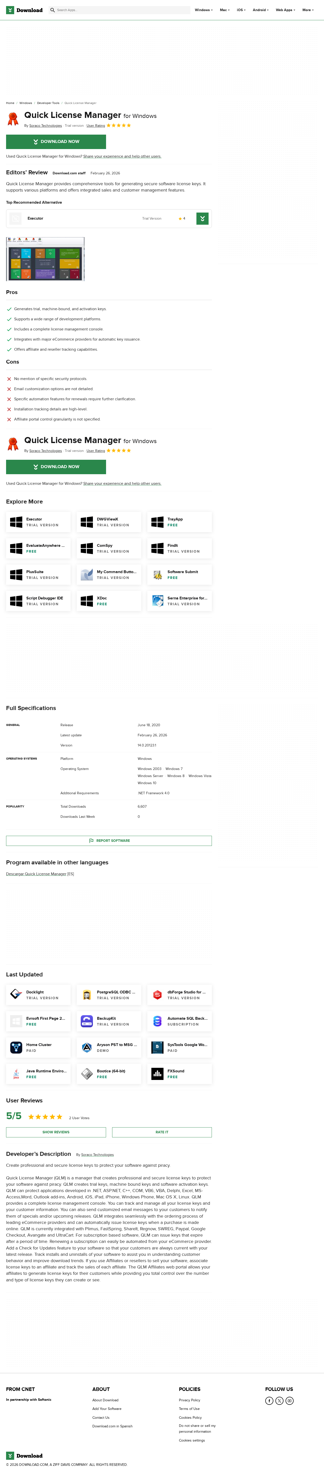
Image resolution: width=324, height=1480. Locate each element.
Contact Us (101, 1417)
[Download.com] (24, 10)
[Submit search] (53, 10)
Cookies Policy (190, 1417)
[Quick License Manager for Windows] (13, 119)
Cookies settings (192, 1440)
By (43, 125)
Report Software (113, 841)
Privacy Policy (189, 1400)
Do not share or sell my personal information (197, 1429)
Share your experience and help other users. (122, 156)
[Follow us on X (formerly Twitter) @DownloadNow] (279, 1401)
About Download (105, 1400)
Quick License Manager (90, 115)
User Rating (96, 125)
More (306, 10)
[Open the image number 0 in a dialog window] (45, 259)
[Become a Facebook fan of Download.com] (269, 1401)
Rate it (162, 1132)
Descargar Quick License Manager (36, 874)
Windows (202, 10)
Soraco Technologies (97, 1155)
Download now (60, 141)
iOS (240, 10)
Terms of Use (189, 1409)
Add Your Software (107, 1409)
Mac (223, 10)
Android (259, 10)
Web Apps (284, 10)
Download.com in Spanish (112, 1426)
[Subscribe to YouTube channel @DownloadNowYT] (290, 1401)
